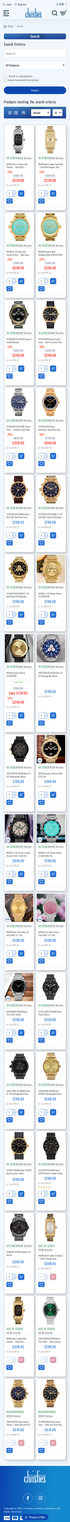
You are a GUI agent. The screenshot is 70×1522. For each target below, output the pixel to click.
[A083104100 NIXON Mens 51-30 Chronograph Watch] (19, 749)
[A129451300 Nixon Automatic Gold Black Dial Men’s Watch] (51, 402)
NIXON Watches (25, 158)
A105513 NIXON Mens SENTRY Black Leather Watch (19, 1172)
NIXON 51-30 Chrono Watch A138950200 (49, 595)
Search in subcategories (20, 76)
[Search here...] (54, 13)
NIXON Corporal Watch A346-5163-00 (50, 775)
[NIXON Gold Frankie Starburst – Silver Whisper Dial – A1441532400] (51, 1227)
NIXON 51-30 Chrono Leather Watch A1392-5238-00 (18, 854)
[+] (14, 192)
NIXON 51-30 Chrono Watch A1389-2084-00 (49, 854)
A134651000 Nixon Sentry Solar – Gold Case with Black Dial (50, 1423)
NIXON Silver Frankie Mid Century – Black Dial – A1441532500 (16, 166)
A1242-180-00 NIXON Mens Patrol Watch (49, 1013)
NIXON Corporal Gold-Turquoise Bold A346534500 (50, 253)
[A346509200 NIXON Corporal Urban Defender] (19, 315)
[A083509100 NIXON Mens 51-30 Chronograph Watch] (51, 648)
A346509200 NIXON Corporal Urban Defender (18, 341)
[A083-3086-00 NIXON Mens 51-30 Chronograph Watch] (19, 1066)
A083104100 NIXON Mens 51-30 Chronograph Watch (19, 775)
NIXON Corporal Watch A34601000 (15, 674)
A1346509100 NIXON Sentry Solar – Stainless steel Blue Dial (18, 428)
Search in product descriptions (23, 80)
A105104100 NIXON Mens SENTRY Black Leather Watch (50, 1172)
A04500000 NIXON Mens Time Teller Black (16, 1013)
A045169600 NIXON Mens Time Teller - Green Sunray (49, 1340)
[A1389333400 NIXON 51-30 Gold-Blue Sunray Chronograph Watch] (51, 490)
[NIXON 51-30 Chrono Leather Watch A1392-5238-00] (19, 828)
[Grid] (10, 112)
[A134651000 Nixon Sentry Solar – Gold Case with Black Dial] (51, 1393)
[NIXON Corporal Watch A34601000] (19, 648)
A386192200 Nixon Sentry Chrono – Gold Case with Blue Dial (18, 1423)
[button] (21, 193)
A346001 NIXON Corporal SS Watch (18, 1253)
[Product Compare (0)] (22, 112)
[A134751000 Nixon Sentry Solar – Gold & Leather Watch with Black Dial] (51, 315)
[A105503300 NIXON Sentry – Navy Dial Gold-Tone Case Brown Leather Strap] (19, 490)
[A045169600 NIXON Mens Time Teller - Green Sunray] (51, 1310)
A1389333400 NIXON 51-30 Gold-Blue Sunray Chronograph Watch (50, 516)
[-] (14, 194)
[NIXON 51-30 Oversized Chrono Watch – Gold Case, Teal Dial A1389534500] (19, 227)
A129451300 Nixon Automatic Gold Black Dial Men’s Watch (49, 428)
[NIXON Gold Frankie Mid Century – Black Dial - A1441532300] (19, 1310)
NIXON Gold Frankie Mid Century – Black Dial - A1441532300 (16, 1340)
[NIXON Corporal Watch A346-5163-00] (51, 749)
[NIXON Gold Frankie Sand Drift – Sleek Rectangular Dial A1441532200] (51, 140)
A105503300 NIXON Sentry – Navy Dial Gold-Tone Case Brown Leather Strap (19, 516)
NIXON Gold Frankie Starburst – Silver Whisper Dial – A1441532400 (50, 1257)
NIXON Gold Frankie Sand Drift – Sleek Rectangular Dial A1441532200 (50, 166)
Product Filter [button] (37, 1517)
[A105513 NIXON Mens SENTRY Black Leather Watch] (19, 1146)
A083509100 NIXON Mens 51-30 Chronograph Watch (51, 674)
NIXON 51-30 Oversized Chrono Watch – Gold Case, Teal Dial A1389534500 (17, 253)
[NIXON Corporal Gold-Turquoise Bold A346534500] (51, 227)
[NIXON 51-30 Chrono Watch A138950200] (51, 569)
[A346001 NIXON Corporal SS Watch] (19, 1227)
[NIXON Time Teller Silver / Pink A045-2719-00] (51, 908)
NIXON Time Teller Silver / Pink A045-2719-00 (49, 934)
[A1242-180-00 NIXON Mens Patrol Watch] (51, 987)
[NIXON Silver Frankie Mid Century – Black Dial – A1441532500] (19, 140)
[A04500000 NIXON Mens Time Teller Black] (19, 987)
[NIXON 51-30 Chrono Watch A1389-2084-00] (51, 828)
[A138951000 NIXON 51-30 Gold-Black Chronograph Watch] (19, 569)
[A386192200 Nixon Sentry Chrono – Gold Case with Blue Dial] (19, 1393)
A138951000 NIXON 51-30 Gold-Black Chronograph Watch (17, 595)
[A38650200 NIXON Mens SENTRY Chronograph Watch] (51, 1066)
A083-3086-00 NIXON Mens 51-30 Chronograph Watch (18, 1092)
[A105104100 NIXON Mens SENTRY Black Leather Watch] (51, 1146)
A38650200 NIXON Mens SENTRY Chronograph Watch (50, 1092)
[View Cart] (63, 13)
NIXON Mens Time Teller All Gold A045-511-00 (17, 934)
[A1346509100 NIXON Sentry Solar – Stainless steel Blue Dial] (19, 402)
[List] (16, 112)
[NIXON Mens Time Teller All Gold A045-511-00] (19, 908)
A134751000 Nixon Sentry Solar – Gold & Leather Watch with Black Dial (50, 341)
